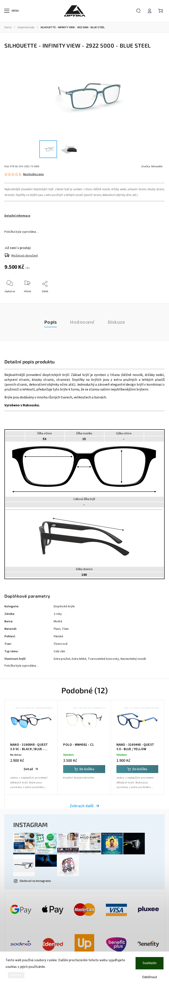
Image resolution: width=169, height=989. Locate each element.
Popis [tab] (50, 322)
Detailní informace (17, 216)
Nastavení (16, 975)
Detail (28, 769)
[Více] (6, 10)
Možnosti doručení (24, 255)
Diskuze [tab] (116, 322)
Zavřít (151, 297)
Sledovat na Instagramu (35, 881)
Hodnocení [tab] (82, 322)
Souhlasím (149, 963)
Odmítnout (149, 977)
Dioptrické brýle (64, 606)
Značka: (151, 166)
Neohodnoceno (33, 174)
